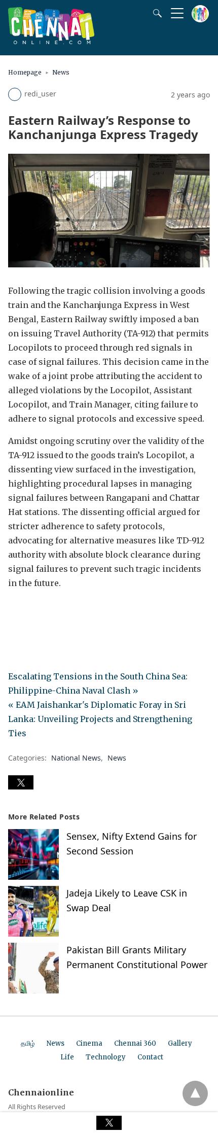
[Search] (155, 13)
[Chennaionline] (51, 41)
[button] (20, 782)
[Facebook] (16, 611)
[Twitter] (32, 611)
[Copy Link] (65, 611)
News (60, 72)
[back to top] (195, 1093)
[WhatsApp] (49, 611)
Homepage (25, 72)
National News (76, 758)
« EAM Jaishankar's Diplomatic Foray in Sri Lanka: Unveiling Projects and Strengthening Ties (100, 719)
